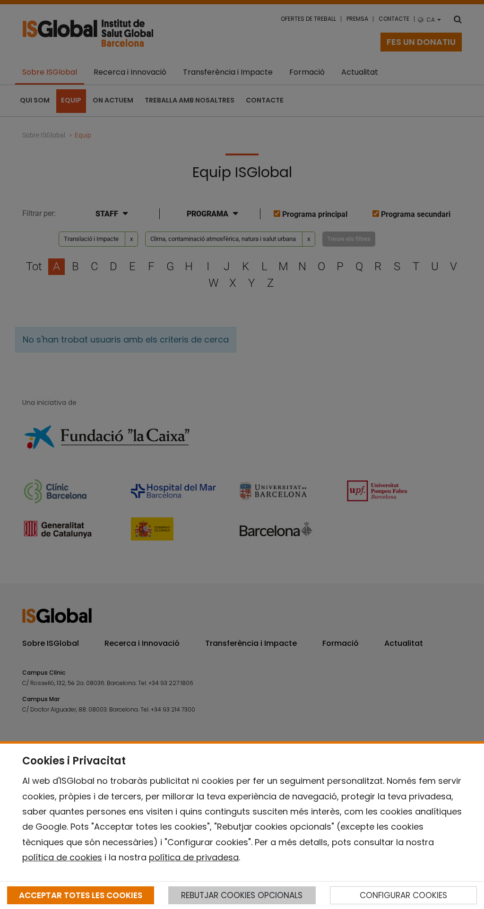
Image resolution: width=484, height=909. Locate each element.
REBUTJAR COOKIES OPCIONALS (241, 895)
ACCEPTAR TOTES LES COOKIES (80, 895)
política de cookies (62, 857)
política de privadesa (194, 857)
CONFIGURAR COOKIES (403, 895)
